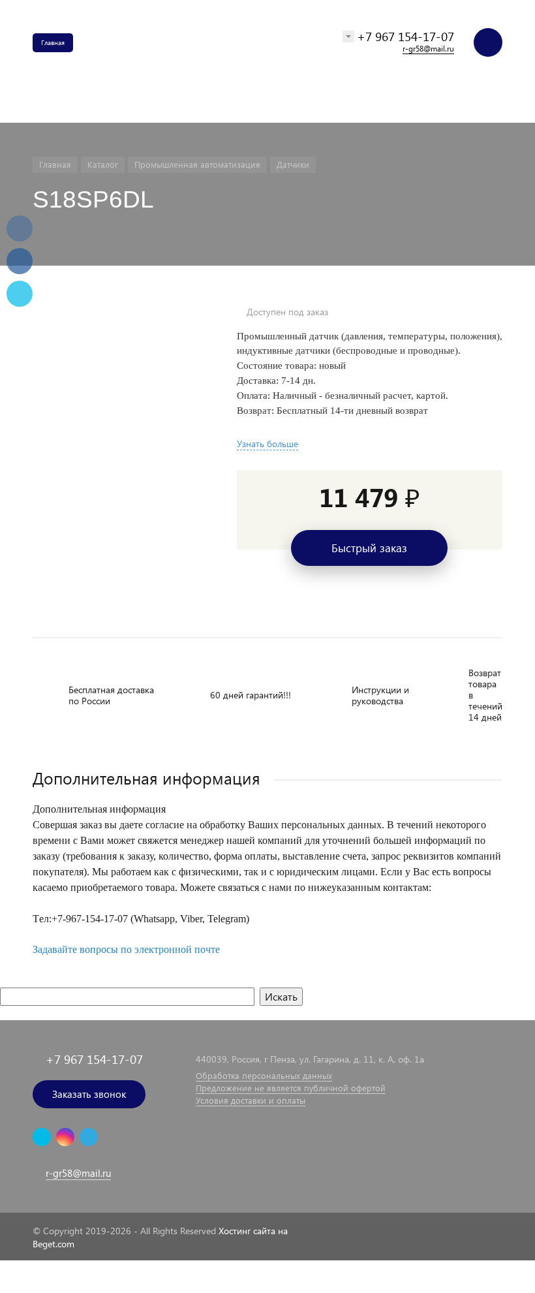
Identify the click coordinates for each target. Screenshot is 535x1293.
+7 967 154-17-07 (405, 36)
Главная (53, 42)
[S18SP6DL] (118, 312)
